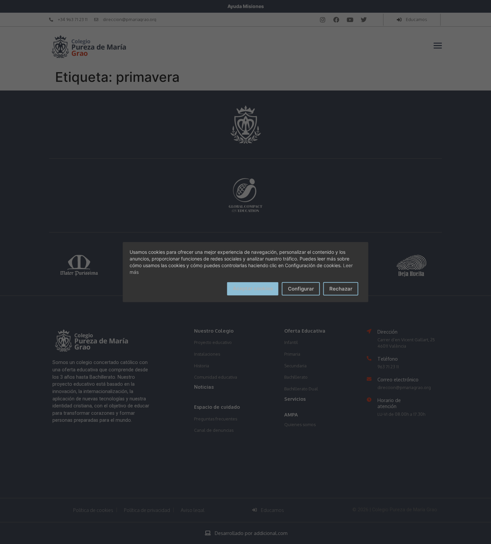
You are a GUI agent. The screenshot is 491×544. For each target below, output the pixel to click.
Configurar (301, 288)
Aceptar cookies (253, 288)
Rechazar (340, 288)
